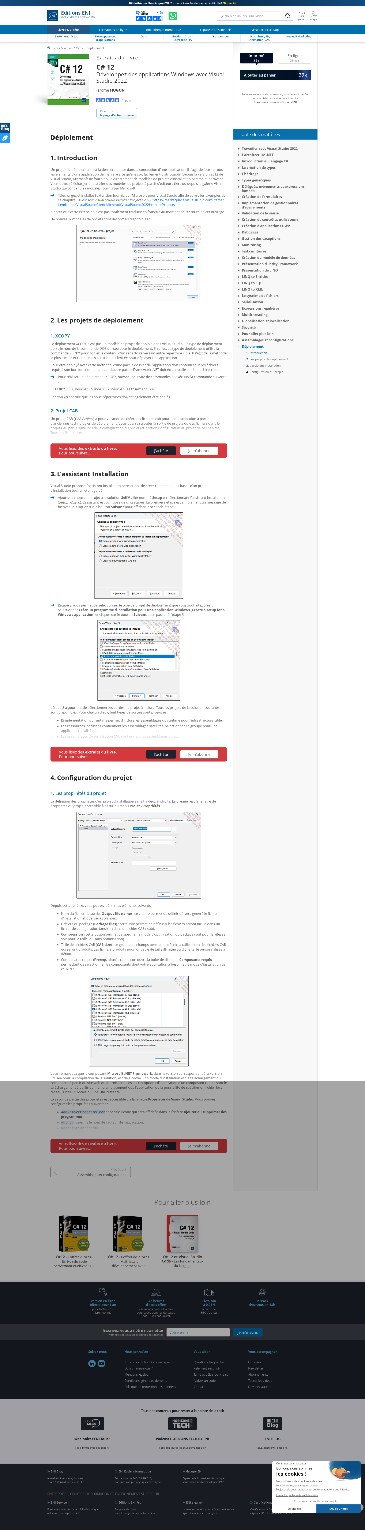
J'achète (161, 450)
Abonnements (258, 1374)
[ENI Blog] (272, 1424)
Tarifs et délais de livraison (212, 1374)
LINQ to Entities (255, 276)
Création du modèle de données (268, 257)
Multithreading (255, 315)
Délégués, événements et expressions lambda (273, 188)
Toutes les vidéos (260, 1380)
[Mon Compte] (314, 16)
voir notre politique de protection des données (136, 1335)
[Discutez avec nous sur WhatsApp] (173, 16)
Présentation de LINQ (260, 270)
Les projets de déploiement (269, 359)
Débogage (250, 232)
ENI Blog (57, 1471)
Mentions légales (136, 1374)
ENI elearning (195, 1502)
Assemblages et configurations (101, 1174)
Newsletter (255, 1368)
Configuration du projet (266, 372)
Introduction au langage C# (265, 161)
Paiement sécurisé (206, 1368)
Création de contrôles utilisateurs (270, 219)
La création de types (259, 167)
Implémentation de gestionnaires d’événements (270, 205)
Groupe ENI (194, 1471)
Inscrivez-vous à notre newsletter (133, 1332)
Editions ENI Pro (129, 1502)
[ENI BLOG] (5, 128)
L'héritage (250, 174)
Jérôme (110, 90)
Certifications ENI (266, 1502)
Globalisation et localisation (266, 321)
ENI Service (59, 1502)
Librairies (254, 1362)
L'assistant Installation (265, 366)
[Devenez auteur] (5, 138)
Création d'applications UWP (266, 226)
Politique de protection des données (150, 1387)
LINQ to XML (252, 289)
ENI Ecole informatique (134, 1471)
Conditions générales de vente (145, 1380)
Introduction (258, 353)
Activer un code (205, 1380)
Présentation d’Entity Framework (270, 264)
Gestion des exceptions (261, 238)
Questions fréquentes (209, 1362)
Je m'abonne (199, 450)
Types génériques (256, 180)
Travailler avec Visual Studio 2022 (270, 148)
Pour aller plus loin (258, 334)
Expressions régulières (260, 308)
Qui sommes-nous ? (138, 1368)
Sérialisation (252, 302)
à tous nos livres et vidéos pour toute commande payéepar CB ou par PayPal (156, 1308)
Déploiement (253, 346)
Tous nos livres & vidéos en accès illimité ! (182, 3)
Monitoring (251, 245)
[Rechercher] (288, 16)
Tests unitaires (254, 251)
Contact (199, 1387)
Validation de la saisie (260, 213)
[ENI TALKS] (92, 1424)
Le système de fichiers (260, 296)
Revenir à (117, 113)
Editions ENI (78, 14)
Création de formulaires (262, 197)
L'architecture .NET (258, 155)
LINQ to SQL (252, 283)
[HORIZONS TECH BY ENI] (182, 1424)
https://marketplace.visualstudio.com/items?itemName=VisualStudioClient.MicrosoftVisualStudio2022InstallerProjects (141, 202)
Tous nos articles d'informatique (147, 1362)
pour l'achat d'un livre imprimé (103, 1306)
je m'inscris (247, 1332)
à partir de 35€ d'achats (209, 1306)
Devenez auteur (259, 1387)
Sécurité (249, 327)
